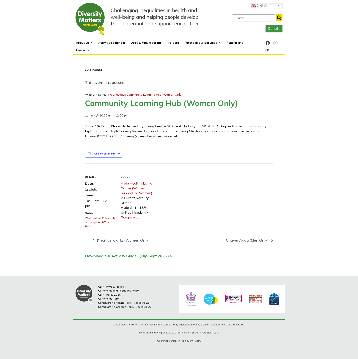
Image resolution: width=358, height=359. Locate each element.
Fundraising (235, 43)
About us (82, 43)
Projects (173, 43)
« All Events (93, 70)
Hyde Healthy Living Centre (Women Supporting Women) (136, 188)
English (261, 5)
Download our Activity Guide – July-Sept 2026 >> (128, 255)
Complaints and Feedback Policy (118, 290)
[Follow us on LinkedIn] (267, 50)
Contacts (82, 50)
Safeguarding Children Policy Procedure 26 (125, 306)
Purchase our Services (200, 43)
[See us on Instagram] (275, 43)
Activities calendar (111, 43)
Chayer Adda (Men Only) (247, 240)
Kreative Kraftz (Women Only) (123, 240)
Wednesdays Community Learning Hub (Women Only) (100, 222)
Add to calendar (104, 153)
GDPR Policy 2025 (109, 294)
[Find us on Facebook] (268, 43)
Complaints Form (109, 298)
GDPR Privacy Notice (111, 286)
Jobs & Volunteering (146, 43)
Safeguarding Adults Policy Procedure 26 (124, 302)
